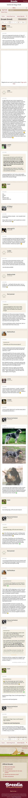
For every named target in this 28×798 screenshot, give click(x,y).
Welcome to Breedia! (10, 767)
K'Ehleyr (9, 206)
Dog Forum (4, 10)
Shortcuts (25, 1)
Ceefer (9, 251)
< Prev (2, 22)
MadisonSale (11, 274)
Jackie (9, 144)
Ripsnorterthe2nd (12, 418)
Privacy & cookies (18, 797)
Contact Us (22, 746)
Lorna (9, 379)
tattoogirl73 (11, 228)
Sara (8, 26)
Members (12, 10)
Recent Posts (4, 12)
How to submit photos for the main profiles (13, 771)
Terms (13, 797)
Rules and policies (9, 776)
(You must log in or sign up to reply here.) (17, 737)
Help (26, 746)
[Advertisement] (14, 66)
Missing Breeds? (9, 769)
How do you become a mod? (12, 774)
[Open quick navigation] (26, 16)
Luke (8, 91)
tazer (8, 184)
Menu (14, 8)
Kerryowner (11, 294)
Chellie (9, 400)
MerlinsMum (11, 332)
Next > (23, 22)
